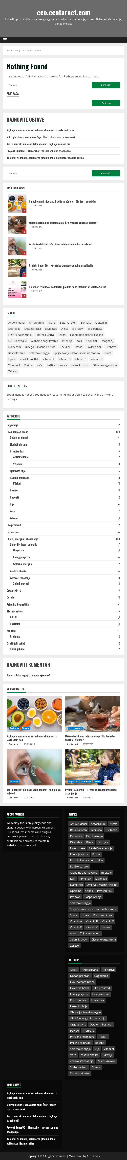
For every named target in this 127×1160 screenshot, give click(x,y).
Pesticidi (15, 624)
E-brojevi (77, 328)
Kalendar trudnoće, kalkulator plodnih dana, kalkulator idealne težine (45, 158)
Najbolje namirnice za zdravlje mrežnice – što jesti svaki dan (40, 130)
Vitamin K (14, 365)
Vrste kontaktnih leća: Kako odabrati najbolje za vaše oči (38, 144)
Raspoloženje (16, 353)
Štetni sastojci (15, 611)
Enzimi (62, 335)
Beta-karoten (68, 322)
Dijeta (64, 328)
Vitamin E (96, 359)
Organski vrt (14, 590)
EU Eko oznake (17, 341)
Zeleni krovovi (21, 584)
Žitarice (14, 518)
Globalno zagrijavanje (44, 341)
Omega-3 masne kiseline (40, 347)
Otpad (78, 347)
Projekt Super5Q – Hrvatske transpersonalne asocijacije (39, 151)
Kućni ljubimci (17, 649)
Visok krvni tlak (29, 359)
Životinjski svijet (16, 643)
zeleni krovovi (79, 365)
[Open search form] (123, 40)
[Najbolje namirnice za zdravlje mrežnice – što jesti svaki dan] (34, 714)
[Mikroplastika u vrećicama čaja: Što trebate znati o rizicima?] (92, 714)
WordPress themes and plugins (31, 832)
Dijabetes (51, 328)
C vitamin (101, 322)
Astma (52, 322)
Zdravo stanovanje (20, 578)
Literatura (13, 532)
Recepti (14, 497)
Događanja (12, 425)
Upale (12, 359)
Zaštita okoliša (18, 571)
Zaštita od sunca (57, 365)
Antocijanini (36, 322)
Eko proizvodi (14, 525)
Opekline (65, 347)
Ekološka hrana (18, 444)
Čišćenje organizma (104, 365)
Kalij (79, 341)
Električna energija (20, 335)
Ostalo (10, 597)
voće (39, 365)
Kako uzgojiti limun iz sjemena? (33, 675)
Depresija (14, 328)
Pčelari (17, 483)
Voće (12, 511)
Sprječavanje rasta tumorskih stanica (77, 353)
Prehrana (15, 636)
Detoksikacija (32, 328)
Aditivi (13, 617)
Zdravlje (11, 631)
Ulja (12, 504)
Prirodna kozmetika (18, 604)
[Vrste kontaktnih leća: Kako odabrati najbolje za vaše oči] (34, 767)
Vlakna (28, 365)
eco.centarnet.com (63, 12)
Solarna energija (39, 353)
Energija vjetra (45, 335)
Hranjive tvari (17, 451)
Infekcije (67, 341)
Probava (111, 347)
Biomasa (86, 322)
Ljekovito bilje (17, 471)
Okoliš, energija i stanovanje (22, 539)
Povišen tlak (94, 347)
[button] (5, 39)
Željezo (12, 371)
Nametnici (14, 347)
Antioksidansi (16, 322)
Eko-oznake (94, 328)
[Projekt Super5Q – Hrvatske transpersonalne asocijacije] (92, 767)
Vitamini (17, 464)
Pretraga (13, 94)
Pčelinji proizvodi (19, 478)
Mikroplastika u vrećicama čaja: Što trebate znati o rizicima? (41, 137)
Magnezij (107, 341)
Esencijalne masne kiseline (86, 335)
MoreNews (76, 1156)
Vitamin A (49, 359)
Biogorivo (18, 550)
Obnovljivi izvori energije (23, 545)
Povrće (14, 490)
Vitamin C (80, 359)
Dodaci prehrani (19, 438)
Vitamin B (65, 359)
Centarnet (14, 744)
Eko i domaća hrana (17, 432)
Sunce (107, 353)
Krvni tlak (92, 341)
